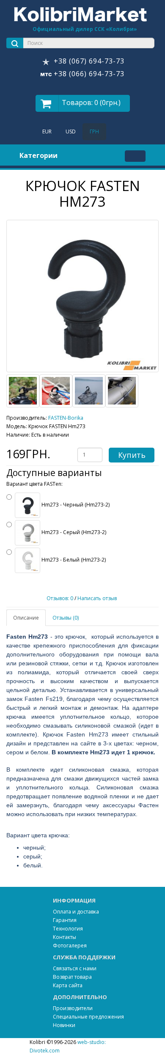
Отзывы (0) (65, 617)
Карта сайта (67, 985)
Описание (26, 617)
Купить (132, 455)
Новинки (64, 1025)
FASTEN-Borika (65, 417)
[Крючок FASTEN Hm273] (82, 296)
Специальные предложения (88, 1016)
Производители (73, 1008)
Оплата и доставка (76, 911)
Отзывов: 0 (60, 598)
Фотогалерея (70, 945)
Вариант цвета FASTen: (34, 484)
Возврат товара (72, 976)
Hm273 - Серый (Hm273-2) (73, 532)
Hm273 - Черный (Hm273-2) (75, 504)
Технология (68, 928)
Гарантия (65, 920)
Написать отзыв (97, 598)
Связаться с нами (74, 968)
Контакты (64, 937)
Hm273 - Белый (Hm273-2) (73, 559)
